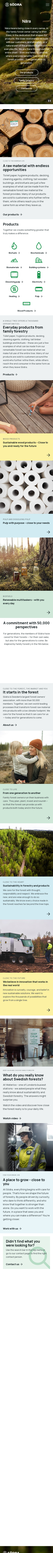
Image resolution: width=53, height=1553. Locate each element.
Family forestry (26, 80)
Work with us (10, 1228)
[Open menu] (47, 5)
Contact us (26, 88)
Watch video (10, 1118)
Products (8, 374)
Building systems (37, 267)
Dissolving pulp (13, 281)
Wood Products (25, 310)
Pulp (37, 296)
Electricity (37, 281)
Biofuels (13, 253)
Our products (26, 72)
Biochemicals (37, 253)
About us (8, 725)
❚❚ (49, 100)
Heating (13, 296)
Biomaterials (13, 267)
